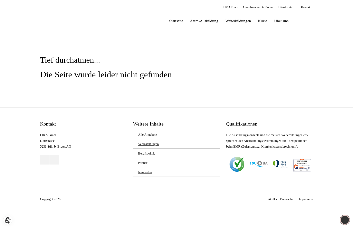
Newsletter (145, 172)
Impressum (306, 199)
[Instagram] (309, 23)
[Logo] (54, 18)
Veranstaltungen (148, 144)
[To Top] (345, 219)
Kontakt (306, 7)
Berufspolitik (146, 153)
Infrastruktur (286, 7)
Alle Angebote (147, 134)
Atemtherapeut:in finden (258, 7)
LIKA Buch (230, 7)
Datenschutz (288, 199)
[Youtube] (302, 23)
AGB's (272, 199)
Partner (142, 163)
